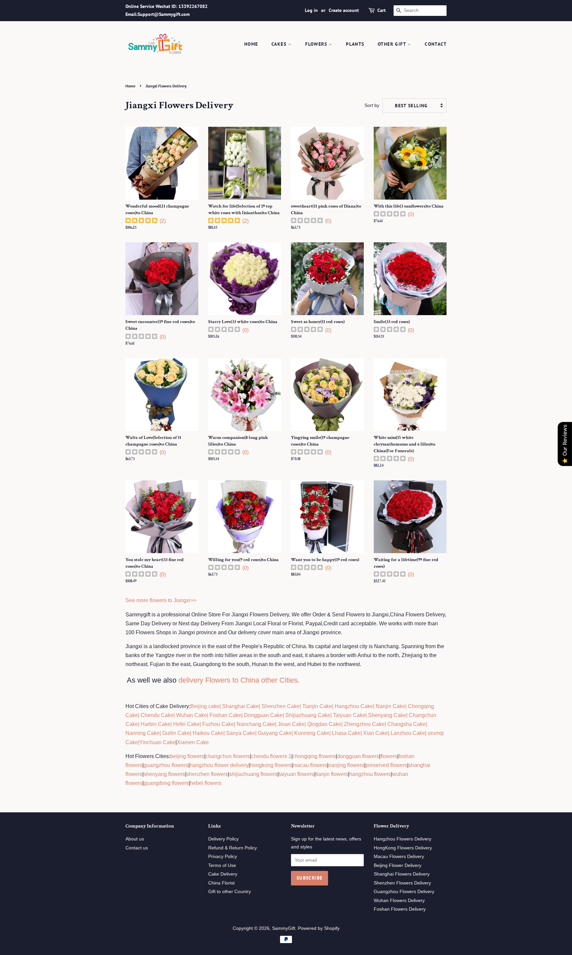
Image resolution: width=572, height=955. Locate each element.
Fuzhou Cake (217, 724)
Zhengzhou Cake (364, 724)
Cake (131, 742)
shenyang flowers (164, 774)
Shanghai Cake (240, 706)
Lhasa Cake (346, 733)
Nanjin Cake (390, 706)
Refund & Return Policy (232, 847)
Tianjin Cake (317, 706)
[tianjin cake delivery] (301, 706)
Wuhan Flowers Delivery (399, 900)
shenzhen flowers (207, 774)
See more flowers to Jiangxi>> (160, 600)
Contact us (136, 847)
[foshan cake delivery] (209, 715)
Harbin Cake (154, 724)
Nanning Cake (142, 733)
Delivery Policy (223, 838)
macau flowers (310, 765)
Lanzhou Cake (408, 733)
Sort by (371, 105)
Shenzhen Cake (281, 706)
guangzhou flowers (166, 765)
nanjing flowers (346, 765)
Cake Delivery (222, 874)
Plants (355, 44)
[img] (141, 221)
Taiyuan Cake (349, 715)
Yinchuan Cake (157, 742)
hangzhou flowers (370, 774)
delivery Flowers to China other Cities (238, 680)
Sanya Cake (240, 733)
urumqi (435, 733)
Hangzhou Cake (353, 706)
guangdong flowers (166, 783)
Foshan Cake (225, 715)
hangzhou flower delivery (219, 765)
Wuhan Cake (191, 715)
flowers (388, 756)
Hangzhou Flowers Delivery (402, 838)
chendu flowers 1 (271, 756)
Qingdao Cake (323, 724)
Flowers (317, 44)
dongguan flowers (358, 756)
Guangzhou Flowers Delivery (404, 891)
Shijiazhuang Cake (307, 715)
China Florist (221, 883)
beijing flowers (187, 756)
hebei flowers (205, 783)
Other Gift (392, 44)
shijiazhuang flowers (253, 774)
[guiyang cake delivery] (257, 733)
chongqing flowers (314, 756)
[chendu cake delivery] (140, 715)
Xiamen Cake (193, 742)
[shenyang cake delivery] (367, 715)
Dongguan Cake (263, 715)
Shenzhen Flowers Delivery (402, 883)
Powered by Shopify (319, 928)
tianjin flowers (331, 774)
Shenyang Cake (387, 715)
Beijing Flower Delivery (397, 865)
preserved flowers (386, 765)
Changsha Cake (406, 724)
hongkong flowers (271, 765)
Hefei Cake (186, 724)
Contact (436, 44)
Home (251, 44)
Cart (381, 10)
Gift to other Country (229, 891)
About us (134, 838)
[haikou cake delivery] (192, 733)
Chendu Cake (157, 715)
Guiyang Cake (275, 733)
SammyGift (283, 928)
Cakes (279, 44)
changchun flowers (228, 756)
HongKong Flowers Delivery (403, 847)
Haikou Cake (208, 733)
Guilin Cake (175, 733)
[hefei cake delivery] (172, 724)
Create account (344, 10)
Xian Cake (375, 733)
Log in (311, 10)
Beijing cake (204, 706)
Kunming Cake (311, 733)
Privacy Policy (222, 856)
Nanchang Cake (256, 724)
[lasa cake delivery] (331, 733)
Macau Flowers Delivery (399, 856)
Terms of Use (222, 865)
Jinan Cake (291, 724)
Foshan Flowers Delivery (400, 909)
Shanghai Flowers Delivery (402, 874)
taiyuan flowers (296, 774)
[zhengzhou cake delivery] (343, 724)
